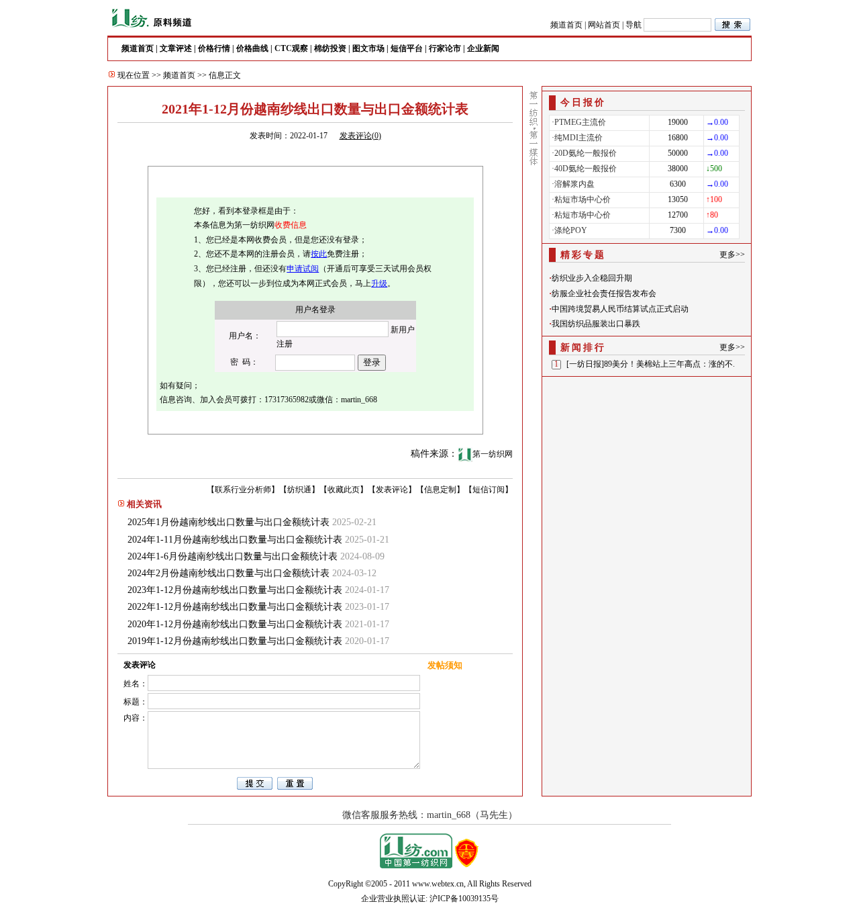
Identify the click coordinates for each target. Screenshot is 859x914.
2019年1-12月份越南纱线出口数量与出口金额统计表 (235, 641)
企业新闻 (483, 48)
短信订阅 (488, 489)
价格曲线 (252, 48)
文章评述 (176, 48)
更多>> (732, 254)
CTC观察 (291, 48)
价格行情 (214, 48)
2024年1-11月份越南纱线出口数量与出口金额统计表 (235, 540)
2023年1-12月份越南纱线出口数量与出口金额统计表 (235, 590)
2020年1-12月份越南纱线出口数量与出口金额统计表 (235, 624)
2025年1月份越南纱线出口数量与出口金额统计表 (229, 522)
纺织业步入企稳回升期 (592, 278)
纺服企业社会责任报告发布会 (604, 293)
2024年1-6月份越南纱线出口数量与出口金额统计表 (233, 556)
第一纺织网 (492, 454)
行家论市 (445, 48)
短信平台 (407, 48)
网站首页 (604, 25)
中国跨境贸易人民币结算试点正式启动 (620, 309)
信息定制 (440, 489)
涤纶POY (570, 230)
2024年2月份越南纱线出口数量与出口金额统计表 (229, 573)
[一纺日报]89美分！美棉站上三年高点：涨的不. (650, 364)
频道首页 (566, 25)
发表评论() (360, 135)
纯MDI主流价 (578, 137)
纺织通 (299, 489)
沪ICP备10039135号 (464, 898)
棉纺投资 (330, 48)
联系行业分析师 (243, 489)
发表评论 (392, 489)
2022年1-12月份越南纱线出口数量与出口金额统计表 (235, 607)
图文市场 (368, 48)
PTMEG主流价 (580, 122)
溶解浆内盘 (574, 184)
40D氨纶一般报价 (585, 168)
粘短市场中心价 (582, 199)
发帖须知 (444, 665)
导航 (633, 25)
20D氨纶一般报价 (585, 153)
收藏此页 (343, 489)
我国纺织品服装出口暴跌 (596, 323)
